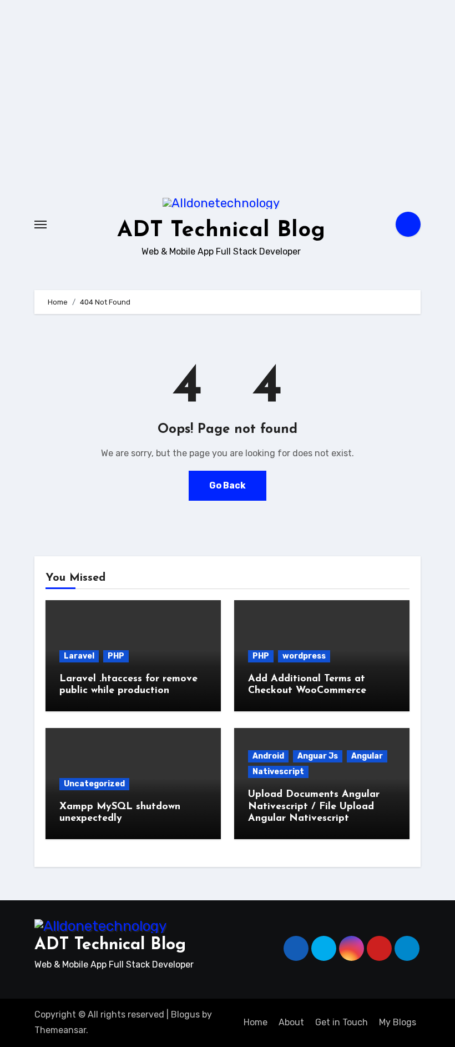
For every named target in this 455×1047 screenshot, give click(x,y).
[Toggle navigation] (40, 224)
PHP (116, 656)
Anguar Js (317, 756)
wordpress (304, 656)
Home (255, 1022)
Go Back (227, 485)
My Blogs (397, 1022)
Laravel (79, 656)
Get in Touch (341, 1022)
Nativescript (278, 771)
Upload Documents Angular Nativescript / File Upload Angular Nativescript (314, 807)
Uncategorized (94, 784)
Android (268, 756)
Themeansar (60, 1030)
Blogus (185, 1014)
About (291, 1022)
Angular (367, 756)
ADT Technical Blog (221, 231)
